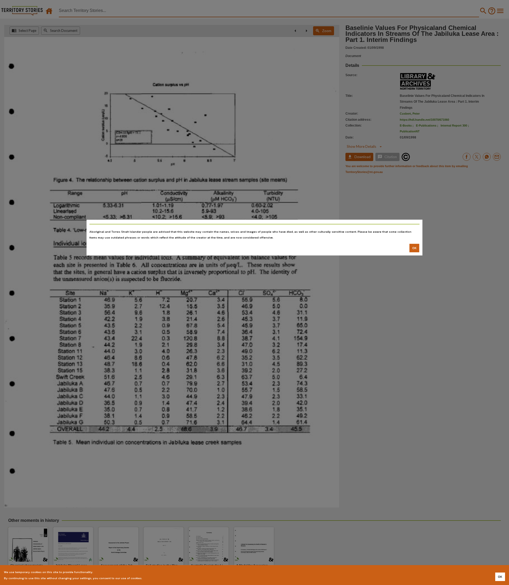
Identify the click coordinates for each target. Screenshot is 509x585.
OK (414, 248)
